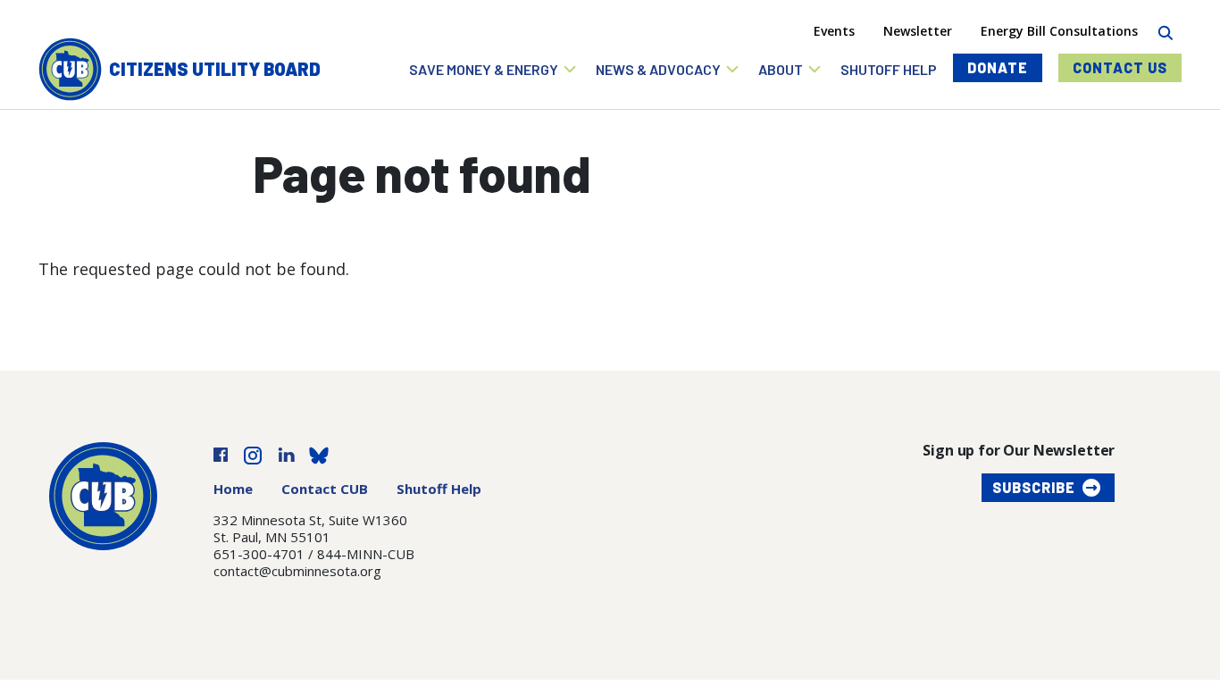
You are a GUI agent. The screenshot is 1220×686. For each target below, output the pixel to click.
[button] (493, 69)
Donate (997, 67)
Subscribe (1033, 487)
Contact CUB (324, 489)
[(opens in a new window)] (220, 453)
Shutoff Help (439, 489)
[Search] (1165, 31)
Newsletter (917, 30)
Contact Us (1120, 67)
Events (834, 30)
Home (233, 489)
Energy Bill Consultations (1059, 30)
